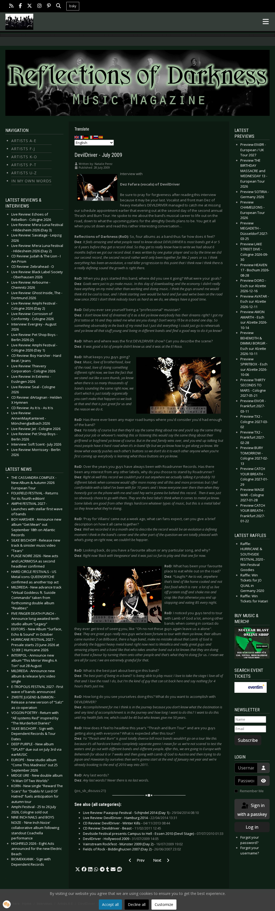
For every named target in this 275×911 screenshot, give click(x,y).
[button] (77, 869)
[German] (86, 137)
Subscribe (248, 740)
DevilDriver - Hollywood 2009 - (121, 838)
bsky (72, 6)
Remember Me (252, 790)
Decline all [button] (137, 904)
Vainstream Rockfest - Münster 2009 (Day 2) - (133, 844)
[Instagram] (39, 6)
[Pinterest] (49, 6)
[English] (76, 137)
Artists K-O (24, 156)
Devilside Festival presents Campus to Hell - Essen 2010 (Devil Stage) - (153, 833)
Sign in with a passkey (252, 809)
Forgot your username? (249, 850)
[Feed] (11, 6)
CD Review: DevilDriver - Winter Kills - (126, 823)
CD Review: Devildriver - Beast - (122, 828)
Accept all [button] (110, 904)
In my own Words (31, 180)
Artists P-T (24, 164)
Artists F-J (23, 148)
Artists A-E (23, 140)
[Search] (58, 6)
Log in (252, 827)
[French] (81, 137)
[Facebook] (20, 6)
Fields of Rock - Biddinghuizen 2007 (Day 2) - (132, 849)
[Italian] (91, 137)
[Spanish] (101, 137)
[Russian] (96, 137)
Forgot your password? (249, 840)
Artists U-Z (24, 172)
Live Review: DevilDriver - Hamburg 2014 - (130, 817)
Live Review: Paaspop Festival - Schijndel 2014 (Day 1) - (141, 812)
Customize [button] (164, 904)
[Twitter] (29, 6)
